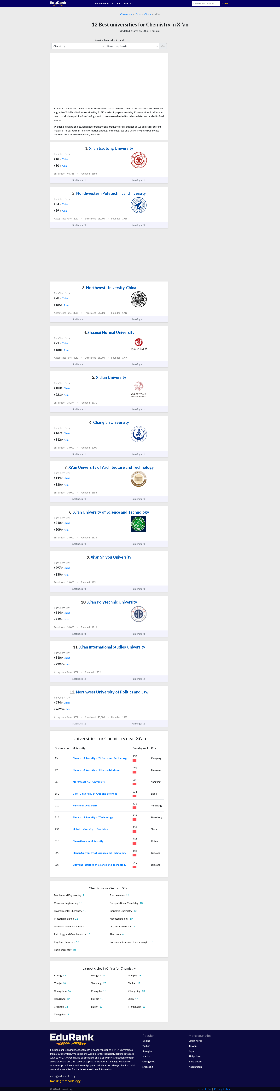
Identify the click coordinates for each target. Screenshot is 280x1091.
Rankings (137, 179)
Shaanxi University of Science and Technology (100, 758)
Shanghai (147, 1051)
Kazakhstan (195, 1066)
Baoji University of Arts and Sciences (95, 793)
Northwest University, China (109, 287)
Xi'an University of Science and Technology (109, 512)
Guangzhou (148, 1061)
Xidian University (109, 377)
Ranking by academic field (109, 39)
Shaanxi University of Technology (93, 817)
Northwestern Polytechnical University (109, 193)
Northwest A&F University (89, 781)
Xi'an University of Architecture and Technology (109, 467)
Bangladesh (195, 1061)
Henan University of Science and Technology (99, 852)
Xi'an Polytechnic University (109, 602)
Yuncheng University (85, 805)
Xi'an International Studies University (109, 647)
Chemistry (126, 14)
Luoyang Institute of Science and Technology (99, 864)
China (147, 14)
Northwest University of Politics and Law (109, 692)
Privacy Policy (222, 1089)
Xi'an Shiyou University (109, 557)
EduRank (155, 30)
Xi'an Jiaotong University (109, 148)
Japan (192, 1051)
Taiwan (193, 1045)
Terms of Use (203, 1089)
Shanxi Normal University (88, 840)
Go (163, 46)
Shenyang (147, 1066)
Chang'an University (109, 422)
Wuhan (146, 1045)
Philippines (195, 1056)
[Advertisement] (78, 81)
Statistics (77, 179)
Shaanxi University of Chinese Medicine (96, 769)
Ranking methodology (65, 1081)
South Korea (195, 1040)
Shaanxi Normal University (109, 332)
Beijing (146, 1040)
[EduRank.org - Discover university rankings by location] (58, 3)
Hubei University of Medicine (90, 829)
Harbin (146, 1056)
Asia (138, 14)
